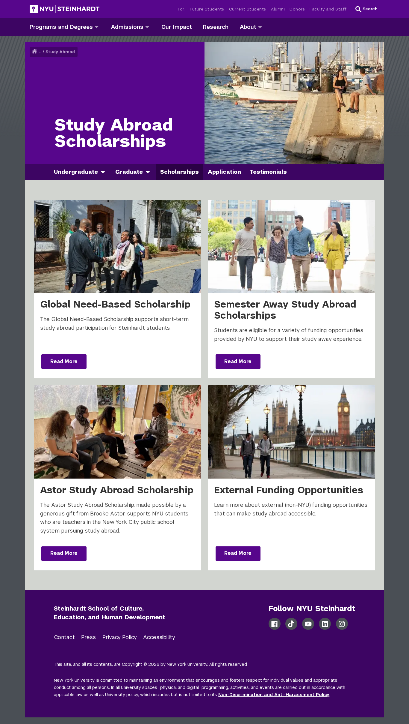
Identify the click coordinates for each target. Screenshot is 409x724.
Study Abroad (60, 51)
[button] (366, 9)
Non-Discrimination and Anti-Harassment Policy (273, 694)
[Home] (35, 51)
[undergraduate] (105, 172)
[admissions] (147, 27)
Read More (64, 361)
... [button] (40, 51)
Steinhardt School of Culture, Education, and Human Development (109, 613)
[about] (260, 27)
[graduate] (150, 172)
